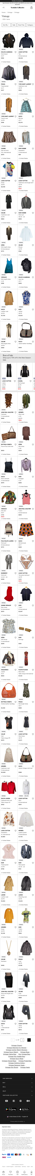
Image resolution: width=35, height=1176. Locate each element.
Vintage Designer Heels (16, 1065)
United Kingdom (10, 1166)
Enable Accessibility (17, 1)
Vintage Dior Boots (11, 1067)
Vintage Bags (24, 1052)
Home (3, 12)
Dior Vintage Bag (24, 1054)
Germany (24, 1166)
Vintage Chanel (16, 1045)
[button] (31, 7)
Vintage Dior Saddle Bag (16, 1056)
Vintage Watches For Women (16, 1048)
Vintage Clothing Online (16, 1063)
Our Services (7, 1078)
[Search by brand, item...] (3, 7)
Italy (32, 1166)
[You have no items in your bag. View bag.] (31, 7)
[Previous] (12, 1040)
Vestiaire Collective (10, 1095)
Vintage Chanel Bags (9, 1061)
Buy (4, 1082)
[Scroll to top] (29, 1040)
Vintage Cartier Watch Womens (16, 1050)
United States (18, 1166)
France (3, 1166)
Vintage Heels (25, 1067)
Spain (28, 1166)
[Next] (22, 1040)
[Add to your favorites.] (15, 52)
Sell (4, 1087)
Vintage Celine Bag (9, 1054)
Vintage (9, 12)
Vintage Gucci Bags (16, 1059)
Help (4, 1091)
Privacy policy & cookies (16, 1121)
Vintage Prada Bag (24, 1061)
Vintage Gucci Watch (11, 1052)
